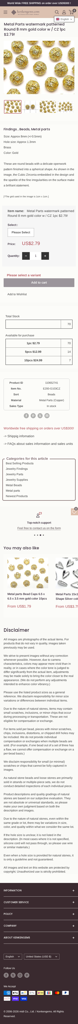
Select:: (20, 224)
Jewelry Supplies (17, 479)
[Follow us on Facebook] (6, 975)
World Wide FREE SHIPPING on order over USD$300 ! (39, 3)
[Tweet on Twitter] (40, 415)
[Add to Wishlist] (45, 560)
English (10, 956)
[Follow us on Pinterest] (26, 975)
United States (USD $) (38, 956)
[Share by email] (47, 415)
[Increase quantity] (45, 256)
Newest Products (17, 496)
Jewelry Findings (17, 468)
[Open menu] (5, 12)
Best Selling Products (20, 463)
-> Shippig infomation (19, 436)
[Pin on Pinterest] (33, 415)
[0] (71, 12)
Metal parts (13, 490)
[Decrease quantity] (26, 256)
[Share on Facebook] (26, 415)
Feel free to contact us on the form (39, 528)
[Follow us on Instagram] (19, 975)
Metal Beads (14, 485)
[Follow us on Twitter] (13, 975)
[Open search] (57, 12)
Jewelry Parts (14, 474)
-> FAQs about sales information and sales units (38, 444)
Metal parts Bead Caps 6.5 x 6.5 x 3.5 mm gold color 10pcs (27, 596)
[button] (64, 19)
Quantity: (14, 255)
